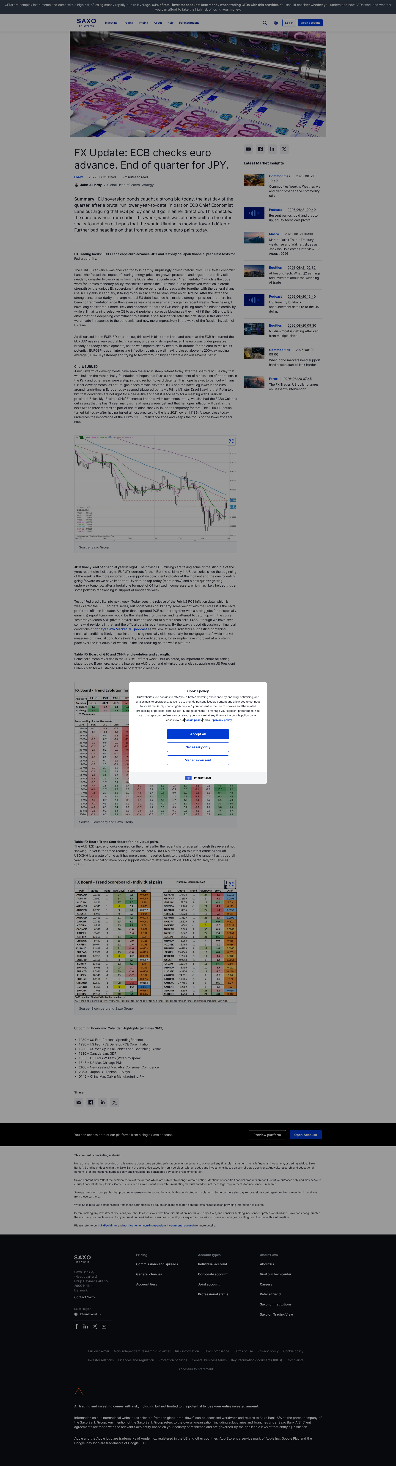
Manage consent (198, 760)
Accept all (198, 734)
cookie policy (193, 720)
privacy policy (222, 720)
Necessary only (198, 747)
